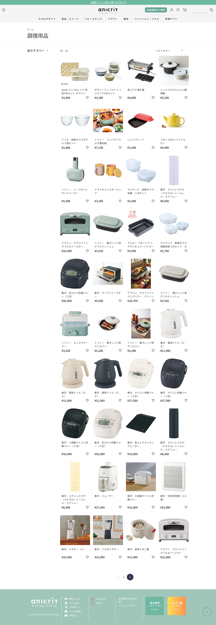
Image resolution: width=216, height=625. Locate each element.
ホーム (30, 29)
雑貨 (126, 18)
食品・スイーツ (70, 18)
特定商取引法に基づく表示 (128, 600)
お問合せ (73, 615)
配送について (75, 598)
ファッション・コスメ (147, 18)
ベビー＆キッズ (93, 18)
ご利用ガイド (75, 607)
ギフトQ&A (74, 603)
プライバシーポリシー (128, 605)
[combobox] (199, 10)
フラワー (113, 18)
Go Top (207, 611)
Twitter (99, 603)
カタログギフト (47, 18)
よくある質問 (75, 611)
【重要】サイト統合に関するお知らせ (108, 2)
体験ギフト (171, 18)
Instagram (101, 598)
